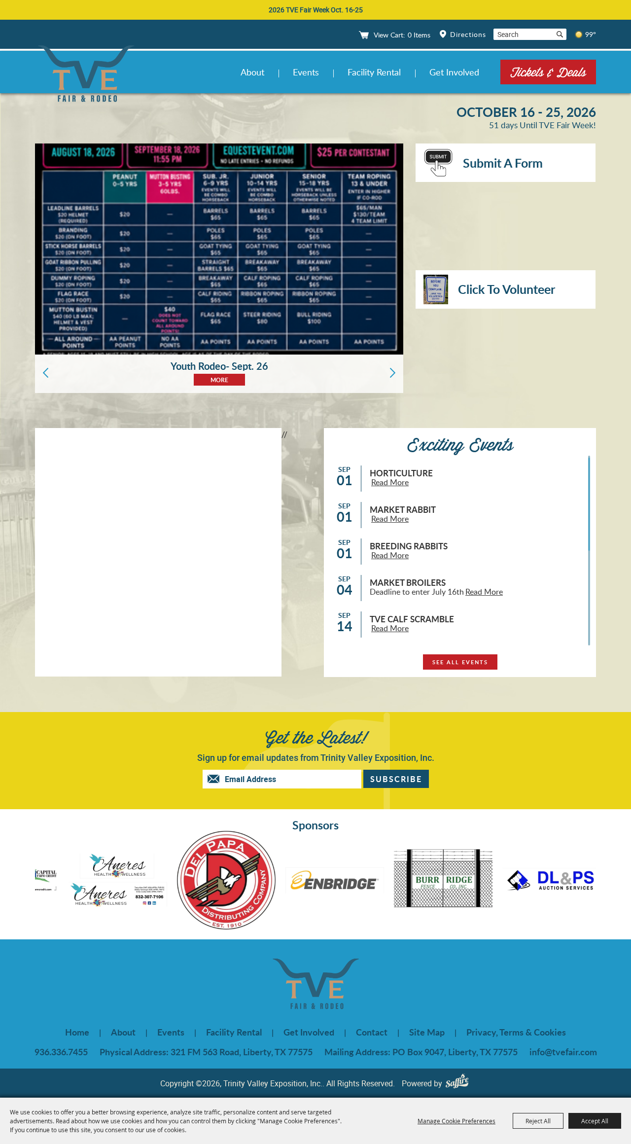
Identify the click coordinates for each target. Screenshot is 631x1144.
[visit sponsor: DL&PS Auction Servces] (489, 882)
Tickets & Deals (548, 72)
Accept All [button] (594, 1121)
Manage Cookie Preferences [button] (456, 1121)
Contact (371, 1032)
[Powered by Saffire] (459, 1083)
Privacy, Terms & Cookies (516, 1032)
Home (77, 1032)
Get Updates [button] (396, 779)
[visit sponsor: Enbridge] (272, 882)
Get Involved (454, 72)
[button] (45, 373)
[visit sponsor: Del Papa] (164, 882)
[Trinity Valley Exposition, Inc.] (86, 75)
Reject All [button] (538, 1121)
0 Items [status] (419, 34)
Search (559, 34)
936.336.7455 (61, 1051)
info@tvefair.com (563, 1051)
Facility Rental (374, 72)
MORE (219, 380)
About (252, 72)
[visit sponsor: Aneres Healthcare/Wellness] (55, 882)
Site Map (427, 1032)
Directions (468, 34)
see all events (460, 662)
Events (306, 72)
